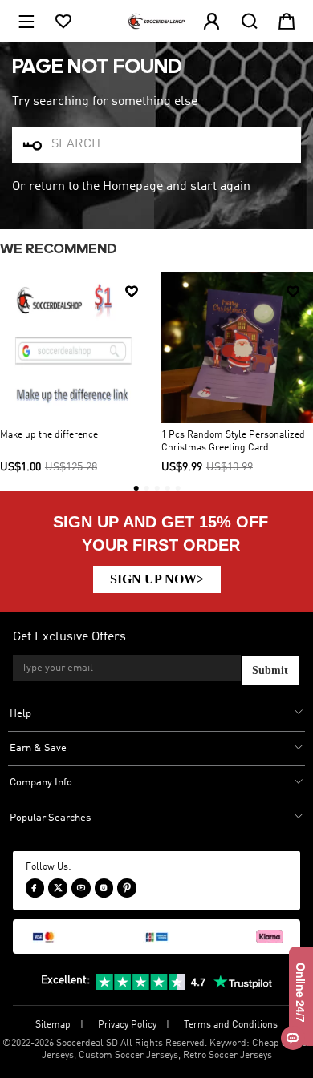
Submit (270, 670)
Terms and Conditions (231, 1025)
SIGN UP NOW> (157, 579)
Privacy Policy (127, 1025)
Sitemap (53, 1025)
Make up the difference (49, 435)
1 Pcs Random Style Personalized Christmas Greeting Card (233, 441)
